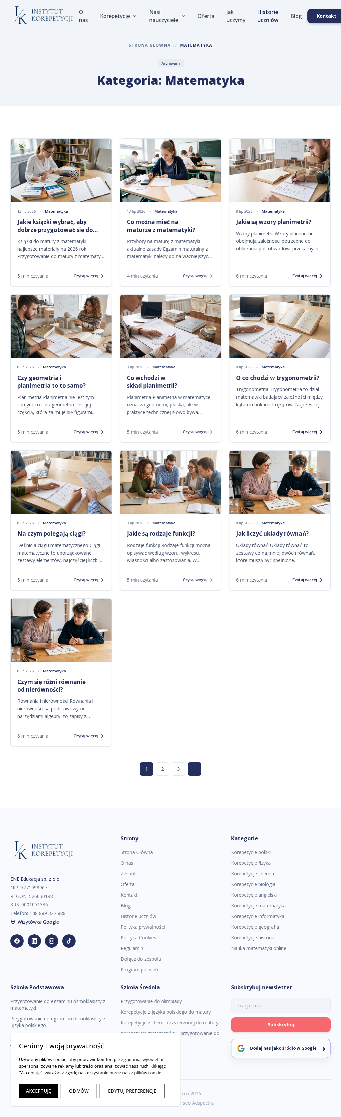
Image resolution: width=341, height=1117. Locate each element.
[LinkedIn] (34, 941)
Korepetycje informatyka (257, 916)
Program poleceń (139, 969)
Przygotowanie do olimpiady (151, 1001)
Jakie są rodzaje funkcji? (161, 533)
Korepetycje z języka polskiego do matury (166, 1012)
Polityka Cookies (138, 937)
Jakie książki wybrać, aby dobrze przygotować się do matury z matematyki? (55, 229)
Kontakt (129, 895)
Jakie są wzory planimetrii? (273, 222)
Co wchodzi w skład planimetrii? (152, 381)
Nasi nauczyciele (163, 16)
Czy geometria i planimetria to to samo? (51, 381)
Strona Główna (137, 852)
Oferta (205, 16)
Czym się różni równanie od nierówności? (51, 685)
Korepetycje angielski (254, 895)
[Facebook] (17, 941)
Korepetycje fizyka (251, 863)
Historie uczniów (267, 16)
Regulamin (132, 948)
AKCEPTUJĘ (38, 1091)
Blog (296, 16)
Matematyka (56, 211)
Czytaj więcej (86, 276)
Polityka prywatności (143, 927)
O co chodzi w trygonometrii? (277, 378)
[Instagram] (51, 941)
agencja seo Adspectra (189, 1103)
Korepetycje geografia (255, 927)
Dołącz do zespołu (141, 959)
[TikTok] (69, 941)
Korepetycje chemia (252, 873)
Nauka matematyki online (258, 948)
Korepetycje (115, 16)
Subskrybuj (281, 1024)
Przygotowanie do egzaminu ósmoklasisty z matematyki (57, 1004)
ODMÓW (79, 1091)
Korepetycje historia (252, 937)
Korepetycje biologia (253, 884)
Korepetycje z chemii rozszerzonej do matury (169, 1022)
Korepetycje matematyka (258, 905)
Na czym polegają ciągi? (51, 533)
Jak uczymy (235, 16)
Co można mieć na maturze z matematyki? (161, 225)
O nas (83, 16)
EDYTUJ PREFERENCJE (132, 1091)
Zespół (128, 873)
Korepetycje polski (251, 852)
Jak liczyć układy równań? (272, 533)
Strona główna (149, 45)
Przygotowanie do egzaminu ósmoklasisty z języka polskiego (57, 1021)
